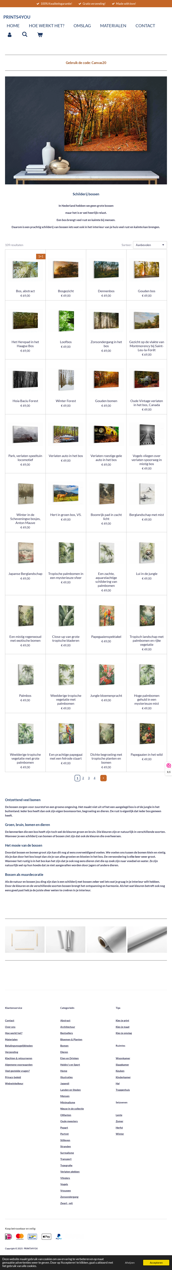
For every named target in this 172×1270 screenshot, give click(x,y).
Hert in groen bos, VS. (65, 515)
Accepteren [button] (156, 1262)
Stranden (65, 1146)
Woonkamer (123, 1058)
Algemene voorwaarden (19, 1064)
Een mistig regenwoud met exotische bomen (25, 639)
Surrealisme (67, 1152)
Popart (64, 1127)
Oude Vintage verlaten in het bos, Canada (146, 403)
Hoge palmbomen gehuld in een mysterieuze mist (146, 700)
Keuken (120, 1070)
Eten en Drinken (69, 1058)
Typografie (66, 1165)
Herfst (119, 1127)
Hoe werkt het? (13, 1033)
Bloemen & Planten (71, 1039)
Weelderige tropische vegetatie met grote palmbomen (25, 758)
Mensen (65, 1096)
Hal (118, 1083)
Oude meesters (69, 1121)
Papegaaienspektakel (106, 637)
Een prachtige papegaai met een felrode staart (65, 756)
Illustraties (66, 1077)
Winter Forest (66, 401)
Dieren (64, 1052)
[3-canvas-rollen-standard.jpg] (65, 939)
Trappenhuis (123, 1089)
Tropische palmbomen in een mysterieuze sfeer (65, 576)
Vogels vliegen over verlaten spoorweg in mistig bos (147, 460)
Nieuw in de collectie (72, 1108)
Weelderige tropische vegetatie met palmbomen (65, 700)
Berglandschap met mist (146, 515)
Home (63, 1070)
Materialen (11, 1039)
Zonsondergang (69, 1196)
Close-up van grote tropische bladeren (65, 639)
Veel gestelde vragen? (17, 1070)
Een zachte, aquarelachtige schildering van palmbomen (106, 579)
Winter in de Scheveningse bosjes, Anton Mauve (25, 519)
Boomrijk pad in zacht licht (106, 517)
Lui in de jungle (146, 574)
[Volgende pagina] (103, 778)
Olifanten (65, 1114)
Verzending (11, 1052)
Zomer (119, 1121)
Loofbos (66, 342)
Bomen (64, 1045)
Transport (66, 1158)
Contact (9, 1020)
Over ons (10, 1026)
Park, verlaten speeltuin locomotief (25, 458)
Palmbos (25, 695)
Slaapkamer (122, 1064)
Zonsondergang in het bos (106, 344)
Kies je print (122, 1020)
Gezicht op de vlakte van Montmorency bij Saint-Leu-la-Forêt (146, 346)
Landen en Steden (70, 1089)
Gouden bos (146, 291)
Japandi (64, 1083)
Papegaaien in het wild (147, 754)
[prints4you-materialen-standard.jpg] (24, 939)
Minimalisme (67, 1102)
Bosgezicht (66, 291)
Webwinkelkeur (14, 1083)
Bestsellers (66, 1033)
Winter (120, 1133)
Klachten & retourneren (18, 1058)
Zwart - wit (66, 1203)
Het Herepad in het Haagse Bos (25, 344)
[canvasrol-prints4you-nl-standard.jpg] (106, 939)
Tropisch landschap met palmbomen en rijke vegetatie (147, 641)
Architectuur (67, 1026)
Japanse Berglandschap (25, 574)
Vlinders (65, 1177)
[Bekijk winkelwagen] (40, 34)
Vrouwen (65, 1190)
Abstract (65, 1020)
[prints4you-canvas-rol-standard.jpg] (147, 939)
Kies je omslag (124, 1033)
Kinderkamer (123, 1077)
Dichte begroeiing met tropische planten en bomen (106, 758)
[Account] (9, 34)
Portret (64, 1133)
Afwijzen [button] (130, 1262)
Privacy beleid (13, 1077)
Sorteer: (127, 245)
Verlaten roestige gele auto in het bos (106, 458)
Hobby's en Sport (70, 1064)
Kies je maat (123, 1026)
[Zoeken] (24, 34)
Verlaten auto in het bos (66, 456)
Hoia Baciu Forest (25, 401)
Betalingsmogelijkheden (19, 1045)
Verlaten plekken (70, 1171)
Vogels (64, 1184)
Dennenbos (106, 291)
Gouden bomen (106, 401)
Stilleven (65, 1140)
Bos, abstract (25, 291)
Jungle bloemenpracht (106, 695)
